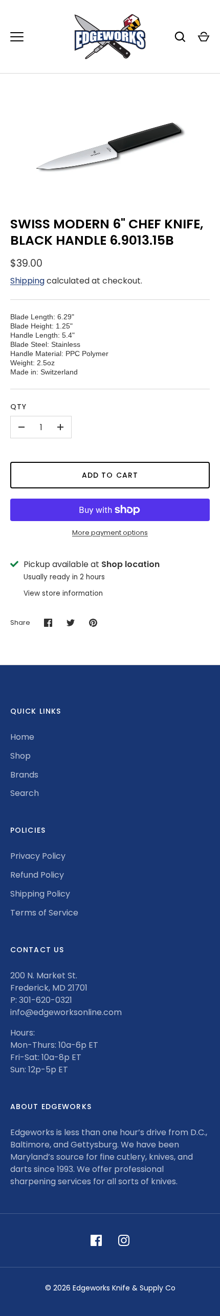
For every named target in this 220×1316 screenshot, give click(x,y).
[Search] (180, 37)
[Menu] (17, 37)
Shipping (27, 281)
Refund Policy (37, 875)
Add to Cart (110, 475)
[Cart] (203, 37)
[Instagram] (124, 1240)
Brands (24, 775)
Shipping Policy (40, 894)
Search (24, 793)
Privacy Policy (37, 856)
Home (22, 737)
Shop (20, 756)
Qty (18, 407)
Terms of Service (44, 913)
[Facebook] (96, 1240)
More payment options (110, 532)
